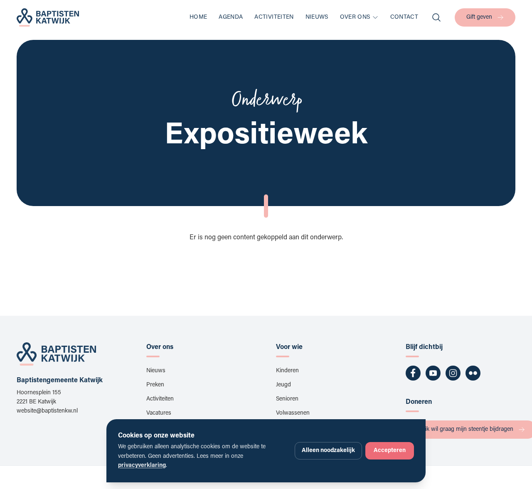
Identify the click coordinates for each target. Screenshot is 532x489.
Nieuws (316, 17)
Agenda (231, 17)
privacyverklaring (142, 466)
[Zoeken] (436, 17)
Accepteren (390, 451)
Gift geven (479, 17)
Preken (155, 385)
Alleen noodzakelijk (328, 451)
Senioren (287, 399)
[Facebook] (413, 373)
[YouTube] (433, 373)
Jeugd (283, 385)
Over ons (355, 17)
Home (198, 17)
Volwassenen (293, 413)
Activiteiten (273, 17)
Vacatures (158, 413)
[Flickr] (473, 373)
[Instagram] (453, 373)
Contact (404, 17)
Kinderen (287, 371)
